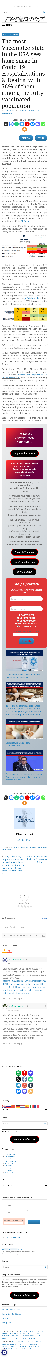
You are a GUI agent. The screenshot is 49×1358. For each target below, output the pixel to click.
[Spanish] (27, 1106)
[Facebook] (11, 124)
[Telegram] (21, 124)
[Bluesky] (32, 124)
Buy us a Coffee (24, 571)
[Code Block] (27, 935)
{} (34, 935)
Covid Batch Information (14, 1237)
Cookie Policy (7, 1318)
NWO (22, 1344)
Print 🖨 (26, 138)
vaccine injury (9, 1346)
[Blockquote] (24, 935)
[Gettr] (27, 124)
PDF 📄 (41, 138)
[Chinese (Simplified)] (13, 1106)
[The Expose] (24, 19)
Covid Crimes (8, 1349)
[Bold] (4, 935)
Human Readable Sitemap (11, 1314)
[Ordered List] (17, 935)
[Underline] (11, 935)
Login (44, 918)
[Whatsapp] (43, 124)
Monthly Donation (24, 552)
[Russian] (8, 1106)
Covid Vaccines (25, 1349)
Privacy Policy (7, 1323)
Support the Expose (24, 453)
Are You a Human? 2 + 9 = (26, 632)
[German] (18, 1106)
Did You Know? (10, 1156)
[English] (4, 1106)
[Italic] (7, 935)
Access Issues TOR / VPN (11, 1310)
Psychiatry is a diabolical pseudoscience (18, 744)
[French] (36, 1106)
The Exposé (10, 111)
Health (38, 1346)
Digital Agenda (9, 1344)
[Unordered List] (20, 935)
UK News (8, 1166)
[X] (6, 124)
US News (8, 1170)
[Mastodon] (37, 124)
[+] (37, 935)
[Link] (30, 935)
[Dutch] (22, 1106)
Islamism (32, 1344)
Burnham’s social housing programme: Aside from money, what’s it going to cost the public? (24, 777)
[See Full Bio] (31, 840)
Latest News (9, 1159)
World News (9, 1172)
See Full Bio (23, 839)
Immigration (25, 1346)
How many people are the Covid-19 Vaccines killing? (37, 859)
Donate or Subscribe (24, 1139)
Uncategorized (10, 1168)
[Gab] (16, 124)
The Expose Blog (11, 1163)
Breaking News (10, 1154)
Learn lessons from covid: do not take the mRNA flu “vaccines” (23, 676)
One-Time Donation (24, 561)
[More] (24, 129)
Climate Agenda (36, 1342)
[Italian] (32, 1106)
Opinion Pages (10, 1161)
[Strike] (14, 935)
